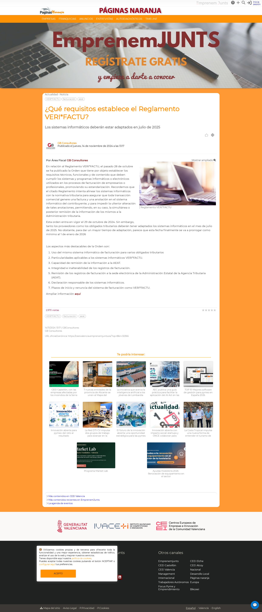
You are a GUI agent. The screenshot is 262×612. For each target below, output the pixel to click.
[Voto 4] (212, 310)
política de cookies (81, 558)
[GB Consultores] (50, 149)
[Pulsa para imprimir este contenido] (212, 135)
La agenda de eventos (60, 503)
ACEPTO (58, 573)
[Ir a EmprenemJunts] (212, 4)
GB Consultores (67, 143)
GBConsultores (70, 327)
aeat (81, 99)
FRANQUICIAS (67, 18)
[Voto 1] (203, 310)
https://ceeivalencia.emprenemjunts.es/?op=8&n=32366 (98, 336)
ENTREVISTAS (104, 18)
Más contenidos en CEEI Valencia (66, 496)
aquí (78, 293)
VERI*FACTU (53, 99)
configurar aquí (47, 564)
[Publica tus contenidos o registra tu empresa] (238, 2)
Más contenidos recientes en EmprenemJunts (74, 500)
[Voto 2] (206, 310)
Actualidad (51, 94)
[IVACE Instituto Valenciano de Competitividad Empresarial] (104, 526)
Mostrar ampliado (202, 160)
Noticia (64, 94)
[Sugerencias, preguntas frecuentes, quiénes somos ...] (233, 2)
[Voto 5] (214, 310)
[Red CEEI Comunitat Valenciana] (181, 529)
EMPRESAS (48, 18)
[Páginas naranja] (131, 13)
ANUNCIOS (86, 18)
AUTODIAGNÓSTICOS (129, 18)
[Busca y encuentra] (243, 2)
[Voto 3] (209, 310)
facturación (69, 99)
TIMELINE (151, 18)
